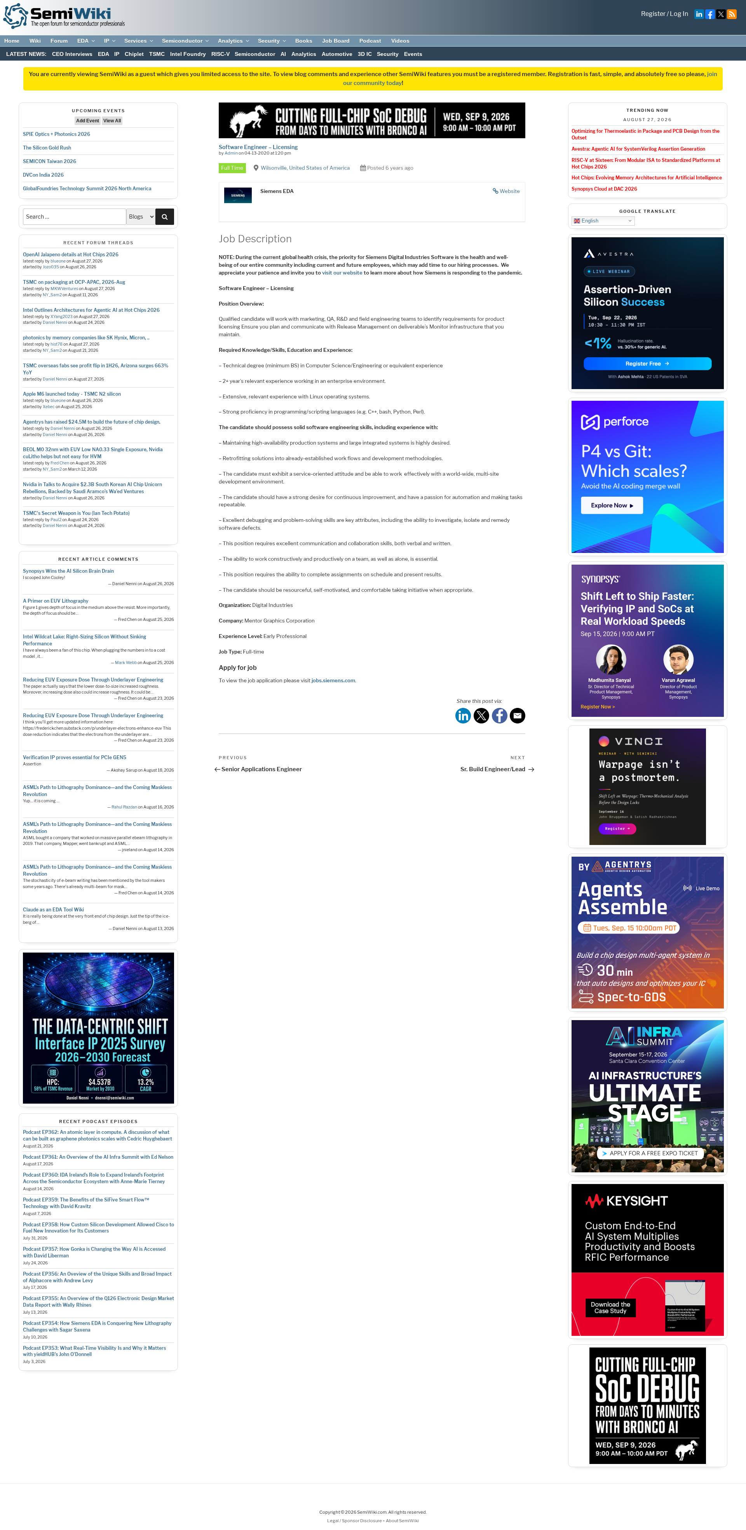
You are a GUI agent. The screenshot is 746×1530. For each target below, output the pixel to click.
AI (283, 54)
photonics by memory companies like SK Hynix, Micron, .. (86, 338)
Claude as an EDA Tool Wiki (53, 910)
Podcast (370, 41)
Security (269, 41)
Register (653, 13)
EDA (83, 41)
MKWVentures (64, 288)
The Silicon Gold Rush (47, 148)
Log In (679, 13)
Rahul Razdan (124, 807)
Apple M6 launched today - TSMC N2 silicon (72, 394)
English (589, 220)
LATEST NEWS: (26, 54)
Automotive (337, 54)
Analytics (230, 41)
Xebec (49, 406)
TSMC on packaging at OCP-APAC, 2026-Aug (74, 282)
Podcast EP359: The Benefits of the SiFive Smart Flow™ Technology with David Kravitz (86, 1203)
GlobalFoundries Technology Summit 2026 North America (87, 188)
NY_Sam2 (52, 294)
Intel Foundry (188, 54)
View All (112, 120)
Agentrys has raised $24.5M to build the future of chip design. (91, 422)
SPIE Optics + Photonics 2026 (56, 134)
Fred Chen (60, 463)
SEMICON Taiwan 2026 (49, 161)
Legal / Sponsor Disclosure (355, 1520)
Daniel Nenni (55, 322)
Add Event (87, 120)
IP (106, 41)
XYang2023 (62, 316)
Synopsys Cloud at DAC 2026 (604, 189)
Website (510, 191)
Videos (400, 41)
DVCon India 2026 (43, 175)
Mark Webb (126, 662)
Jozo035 (51, 266)
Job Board (336, 41)
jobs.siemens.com (333, 680)
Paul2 (56, 519)
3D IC (365, 54)
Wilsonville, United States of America (305, 168)
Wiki (35, 41)
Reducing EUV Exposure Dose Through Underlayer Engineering (93, 680)
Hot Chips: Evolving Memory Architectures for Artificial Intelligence (647, 178)
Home (11, 41)
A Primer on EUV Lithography (56, 601)
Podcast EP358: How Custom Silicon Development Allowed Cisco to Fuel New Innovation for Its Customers (98, 1228)
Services (135, 41)
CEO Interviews (72, 54)
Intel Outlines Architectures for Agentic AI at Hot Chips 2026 (91, 310)
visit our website (342, 272)
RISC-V (220, 54)
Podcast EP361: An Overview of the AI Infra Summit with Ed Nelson (98, 1157)
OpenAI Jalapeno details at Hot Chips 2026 (71, 254)
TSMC (157, 54)
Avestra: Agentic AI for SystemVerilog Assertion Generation (638, 149)
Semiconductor (182, 41)
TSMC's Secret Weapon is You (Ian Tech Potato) (76, 513)
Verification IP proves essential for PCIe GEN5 (74, 757)
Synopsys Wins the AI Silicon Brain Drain (68, 571)
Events (413, 54)
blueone (58, 261)
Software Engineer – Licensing (258, 147)
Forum (59, 41)
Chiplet (134, 54)
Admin (231, 153)
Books (303, 41)
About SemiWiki (402, 1520)
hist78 (57, 344)
